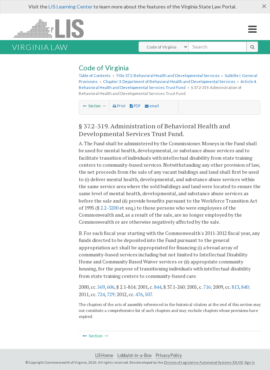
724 (101, 294)
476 (139, 294)
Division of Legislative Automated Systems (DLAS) (203, 362)
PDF (137, 106)
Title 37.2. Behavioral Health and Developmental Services (168, 75)
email (154, 106)
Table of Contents (95, 75)
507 (148, 294)
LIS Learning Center (70, 6)
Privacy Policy (169, 355)
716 (207, 286)
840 (245, 286)
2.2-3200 (109, 207)
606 (110, 286)
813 (235, 286)
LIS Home (104, 355)
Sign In (249, 362)
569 (101, 286)
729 (110, 294)
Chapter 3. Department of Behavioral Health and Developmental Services (169, 81)
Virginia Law (40, 47)
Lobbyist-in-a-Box (134, 355)
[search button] (252, 47)
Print (121, 106)
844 (157, 286)
